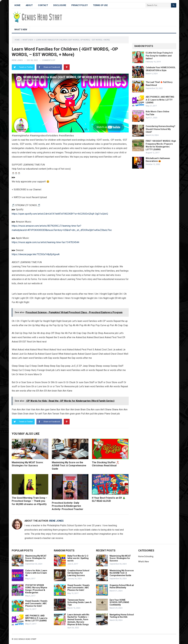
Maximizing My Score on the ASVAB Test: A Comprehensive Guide (69, 465)
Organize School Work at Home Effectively (122, 586)
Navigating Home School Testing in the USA (122, 615)
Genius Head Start (27, 639)
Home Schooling (145, 556)
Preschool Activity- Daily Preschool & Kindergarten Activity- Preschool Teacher (67, 506)
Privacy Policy (79, 5)
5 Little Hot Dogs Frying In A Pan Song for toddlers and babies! (159, 56)
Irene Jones (17, 60)
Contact (43, 5)
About (29, 5)
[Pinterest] (67, 67)
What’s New (20, 29)
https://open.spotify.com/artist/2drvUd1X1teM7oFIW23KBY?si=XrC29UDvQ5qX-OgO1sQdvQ (60, 213)
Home (17, 5)
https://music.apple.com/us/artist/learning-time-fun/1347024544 (45, 242)
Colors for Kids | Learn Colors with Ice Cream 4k (36, 573)
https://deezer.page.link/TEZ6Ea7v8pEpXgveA (35, 254)
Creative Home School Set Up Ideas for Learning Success (78, 573)
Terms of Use (100, 5)
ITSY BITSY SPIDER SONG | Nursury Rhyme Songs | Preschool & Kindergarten (36, 589)
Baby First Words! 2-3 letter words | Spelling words (78, 558)
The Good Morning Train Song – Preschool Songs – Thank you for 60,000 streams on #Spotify (29, 501)
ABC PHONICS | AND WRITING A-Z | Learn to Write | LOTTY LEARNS (160, 100)
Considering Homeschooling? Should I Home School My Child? (160, 129)
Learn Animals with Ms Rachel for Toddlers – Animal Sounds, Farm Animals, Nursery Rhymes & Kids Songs (78, 619)
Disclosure (59, 5)
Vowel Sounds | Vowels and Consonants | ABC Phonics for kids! (36, 603)
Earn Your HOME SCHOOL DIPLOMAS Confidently (119, 602)
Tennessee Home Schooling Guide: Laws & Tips (79, 602)
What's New (27, 40)
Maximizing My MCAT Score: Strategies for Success (36, 558)
